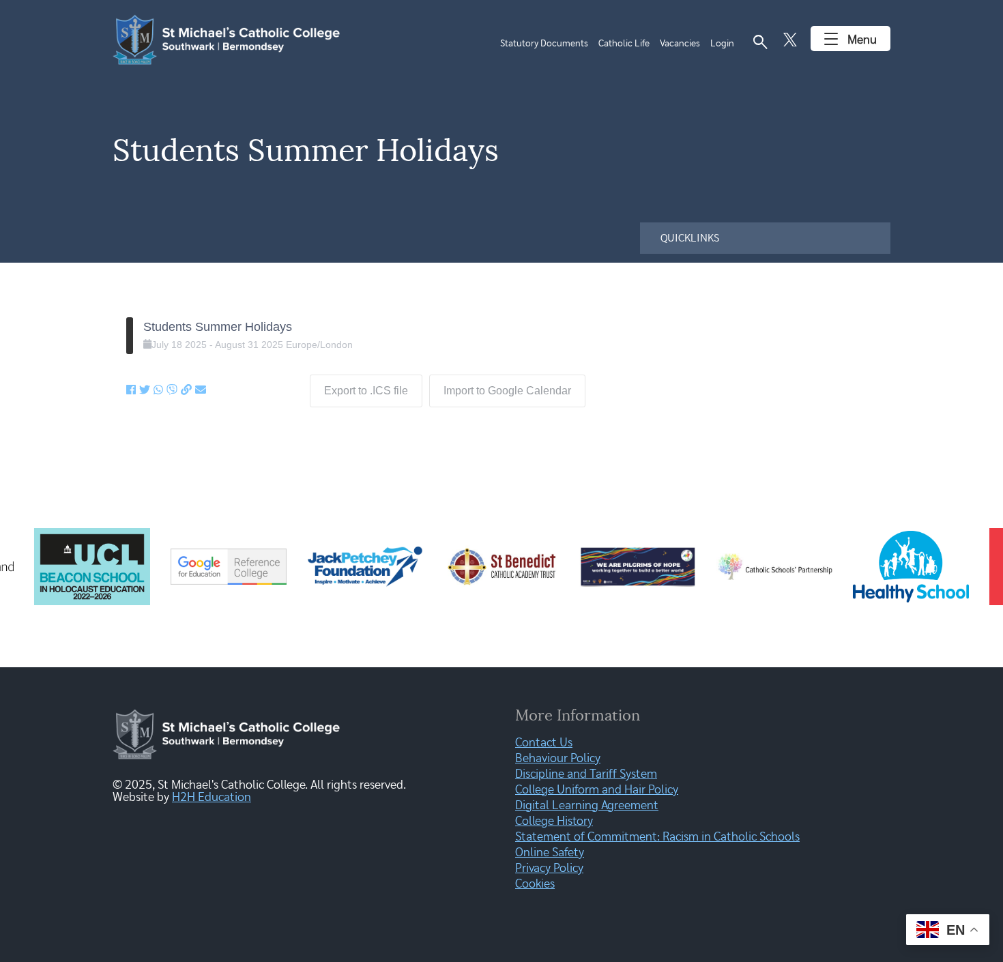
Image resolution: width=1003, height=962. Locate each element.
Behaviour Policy (557, 759)
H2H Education (211, 797)
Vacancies (680, 43)
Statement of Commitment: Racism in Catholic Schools (657, 837)
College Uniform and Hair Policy (596, 790)
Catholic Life (624, 43)
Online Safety (549, 853)
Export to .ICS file (366, 390)
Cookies (535, 884)
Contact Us (543, 743)
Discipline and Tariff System (586, 774)
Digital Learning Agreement (586, 806)
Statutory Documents (544, 43)
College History (554, 821)
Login (722, 43)
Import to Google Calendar (507, 390)
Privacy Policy (549, 868)
